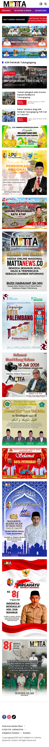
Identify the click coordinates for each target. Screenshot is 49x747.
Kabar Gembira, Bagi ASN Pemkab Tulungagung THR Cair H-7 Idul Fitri (32, 112)
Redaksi (26, 733)
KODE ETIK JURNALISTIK (12, 729)
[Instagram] (9, 717)
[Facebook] (4, 717)
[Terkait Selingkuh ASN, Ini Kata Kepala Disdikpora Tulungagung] (8, 98)
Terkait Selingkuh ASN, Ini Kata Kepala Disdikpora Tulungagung (31, 95)
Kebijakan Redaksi (10, 733)
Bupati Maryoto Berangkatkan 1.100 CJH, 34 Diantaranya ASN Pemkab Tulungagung (24, 79)
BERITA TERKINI (10, 73)
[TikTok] (14, 717)
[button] (40, 3)
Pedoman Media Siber (12, 726)
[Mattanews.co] (15, 3)
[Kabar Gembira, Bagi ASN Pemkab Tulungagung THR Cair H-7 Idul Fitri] (8, 115)
